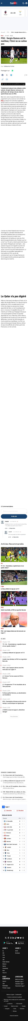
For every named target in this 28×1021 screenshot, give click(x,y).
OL (2, 563)
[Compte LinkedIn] (13, 938)
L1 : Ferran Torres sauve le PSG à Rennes (12, 677)
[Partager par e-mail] (6, 79)
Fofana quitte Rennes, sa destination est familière (14, 694)
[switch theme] (23, 3)
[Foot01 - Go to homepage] (14, 932)
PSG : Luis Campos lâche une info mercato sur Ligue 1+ (13, 668)
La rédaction (10, 1003)
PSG (2, 35)
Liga (2, 586)
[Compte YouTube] (18, 938)
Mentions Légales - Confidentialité (14, 994)
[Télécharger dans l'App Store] (19, 942)
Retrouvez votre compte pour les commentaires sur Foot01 (14, 1000)
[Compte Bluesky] (21, 938)
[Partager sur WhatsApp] (12, 70)
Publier (14, 516)
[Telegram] (11, 75)
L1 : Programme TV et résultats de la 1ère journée (14, 685)
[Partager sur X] (6, 75)
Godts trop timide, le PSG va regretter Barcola (14, 660)
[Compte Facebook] (8, 938)
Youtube (24, 1006)
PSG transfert (19, 1003)
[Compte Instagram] (11, 938)
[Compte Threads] (23, 938)
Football (5, 1006)
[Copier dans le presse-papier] (2, 79)
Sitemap (14, 1011)
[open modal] (26, 3)
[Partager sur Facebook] (2, 75)
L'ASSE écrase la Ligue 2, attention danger (13, 711)
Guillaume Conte (9, 66)
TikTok (14, 1008)
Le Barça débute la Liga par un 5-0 (13, 652)
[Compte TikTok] (16, 938)
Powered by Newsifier (14, 1015)
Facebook (22, 1008)
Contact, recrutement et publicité (14, 997)
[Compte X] (6, 938)
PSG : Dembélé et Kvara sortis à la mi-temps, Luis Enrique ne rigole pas (14, 702)
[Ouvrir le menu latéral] (1, 3)
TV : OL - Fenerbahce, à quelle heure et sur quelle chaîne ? (14, 645)
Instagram (7, 1008)
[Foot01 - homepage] (14, 3)
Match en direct (14, 1006)
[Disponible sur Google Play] (8, 942)
